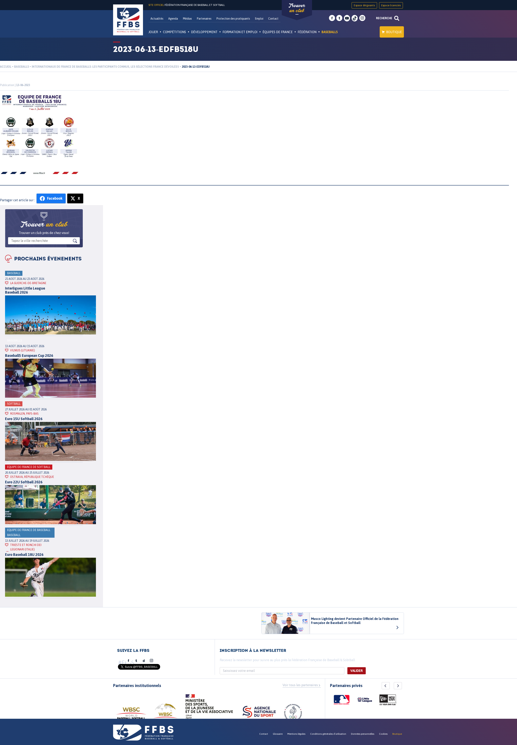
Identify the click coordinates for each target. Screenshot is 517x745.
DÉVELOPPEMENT (204, 32)
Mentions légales (296, 733)
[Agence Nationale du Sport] (259, 712)
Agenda (173, 18)
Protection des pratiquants (233, 18)
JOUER (153, 32)
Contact (273, 18)
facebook (332, 18)
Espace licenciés (391, 5)
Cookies (383, 733)
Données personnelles (362, 733)
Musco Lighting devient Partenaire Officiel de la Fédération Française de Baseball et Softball (354, 621)
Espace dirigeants (364, 5)
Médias (187, 18)
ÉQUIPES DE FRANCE (278, 32)
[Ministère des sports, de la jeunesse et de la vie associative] (209, 708)
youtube (347, 18)
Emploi (259, 18)
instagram (362, 18)
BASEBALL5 (330, 32)
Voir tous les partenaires (300, 685)
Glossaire (278, 733)
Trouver (297, 8)
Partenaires (204, 18)
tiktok (355, 18)
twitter (339, 18)
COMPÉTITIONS (174, 32)
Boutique (394, 32)
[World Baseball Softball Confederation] (131, 715)
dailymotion (144, 661)
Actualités (156, 18)
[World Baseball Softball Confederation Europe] (165, 713)
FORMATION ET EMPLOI (240, 32)
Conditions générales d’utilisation (328, 733)
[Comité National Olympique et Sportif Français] (293, 713)
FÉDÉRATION (307, 32)
